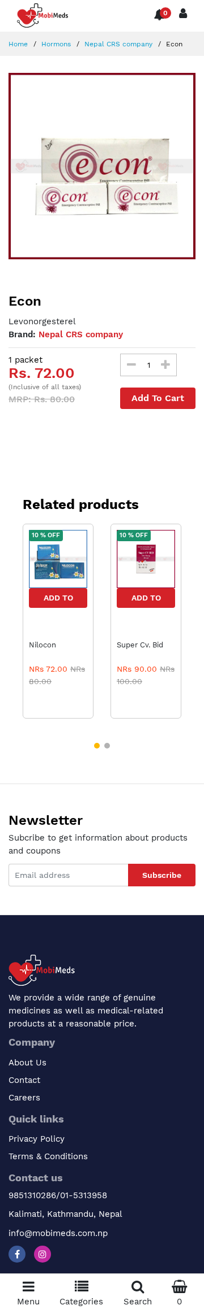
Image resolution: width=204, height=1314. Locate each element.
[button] (97, 746)
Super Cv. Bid (140, 645)
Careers (24, 1098)
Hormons (55, 44)
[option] (102, 166)
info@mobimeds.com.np (58, 1233)
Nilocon (42, 645)
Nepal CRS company (117, 44)
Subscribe (161, 875)
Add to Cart (58, 600)
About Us (27, 1063)
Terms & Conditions (48, 1156)
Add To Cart (157, 398)
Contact (24, 1080)
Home (18, 44)
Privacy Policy (36, 1139)
